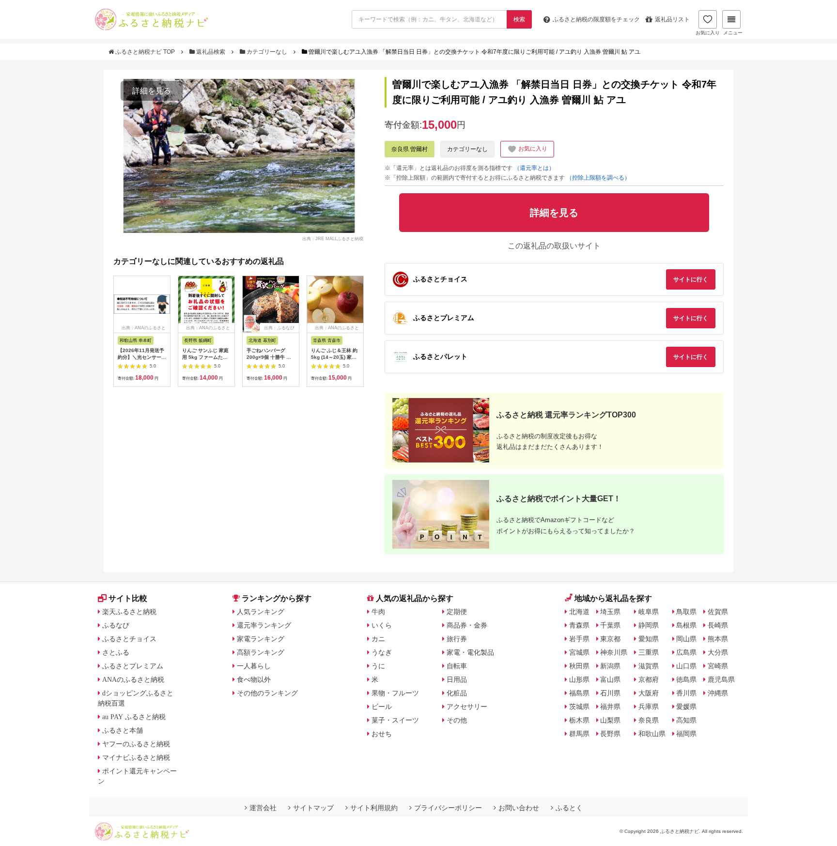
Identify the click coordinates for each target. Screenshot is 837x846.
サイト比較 (127, 598)
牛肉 (378, 611)
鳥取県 (686, 611)
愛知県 (648, 638)
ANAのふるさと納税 (133, 679)
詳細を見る (151, 91)
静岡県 (648, 625)
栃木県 (579, 720)
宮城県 (579, 652)
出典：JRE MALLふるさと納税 (332, 238)
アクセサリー (467, 706)
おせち (382, 733)
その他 (457, 720)
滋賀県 (648, 665)
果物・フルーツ (395, 693)
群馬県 (579, 733)
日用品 (457, 679)
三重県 (648, 652)
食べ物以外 (254, 679)
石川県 (610, 693)
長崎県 (718, 625)
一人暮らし (254, 665)
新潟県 (610, 665)
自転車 (457, 665)
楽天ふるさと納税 (129, 611)
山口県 (686, 665)
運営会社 (263, 808)
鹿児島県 (721, 679)
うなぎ (382, 652)
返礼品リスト (672, 19)
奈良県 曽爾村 (409, 149)
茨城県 (579, 706)
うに (378, 665)
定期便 (457, 611)
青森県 (579, 625)
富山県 (610, 679)
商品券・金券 (467, 625)
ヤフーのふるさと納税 (136, 743)
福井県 (610, 706)
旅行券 (457, 638)
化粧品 (457, 693)
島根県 (686, 625)
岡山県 (686, 638)
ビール (382, 706)
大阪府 (648, 693)
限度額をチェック (596, 19)
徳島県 (686, 679)
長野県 (610, 733)
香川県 (686, 693)
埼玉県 (610, 611)
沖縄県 (718, 693)
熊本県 (718, 638)
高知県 (686, 720)
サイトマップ (313, 808)
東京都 (610, 638)
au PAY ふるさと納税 (134, 716)
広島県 (686, 652)
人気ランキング (260, 611)
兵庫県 (648, 706)
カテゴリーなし (267, 51)
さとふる (115, 652)
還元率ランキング (264, 625)
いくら (382, 625)
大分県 (718, 652)
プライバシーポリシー (448, 808)
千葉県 (610, 625)
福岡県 (686, 733)
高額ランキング (260, 652)
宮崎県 (718, 665)
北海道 (579, 611)
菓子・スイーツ (395, 720)
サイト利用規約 (374, 808)
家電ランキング (260, 638)
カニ (378, 638)
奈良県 (648, 720)
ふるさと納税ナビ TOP (145, 51)
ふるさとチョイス (129, 638)
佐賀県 (718, 611)
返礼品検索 (211, 51)
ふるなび (115, 625)
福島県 (579, 693)
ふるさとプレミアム (132, 665)
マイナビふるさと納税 (136, 757)
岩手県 (579, 638)
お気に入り (708, 32)
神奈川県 (613, 652)
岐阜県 (648, 611)
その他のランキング (267, 693)
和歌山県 (652, 733)
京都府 (648, 679)
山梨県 (610, 720)
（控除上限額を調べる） (598, 177)
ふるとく (569, 808)
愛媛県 (686, 706)
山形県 (579, 679)
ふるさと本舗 (122, 730)
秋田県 (579, 665)
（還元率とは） (534, 168)
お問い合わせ (518, 808)
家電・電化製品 (470, 652)
